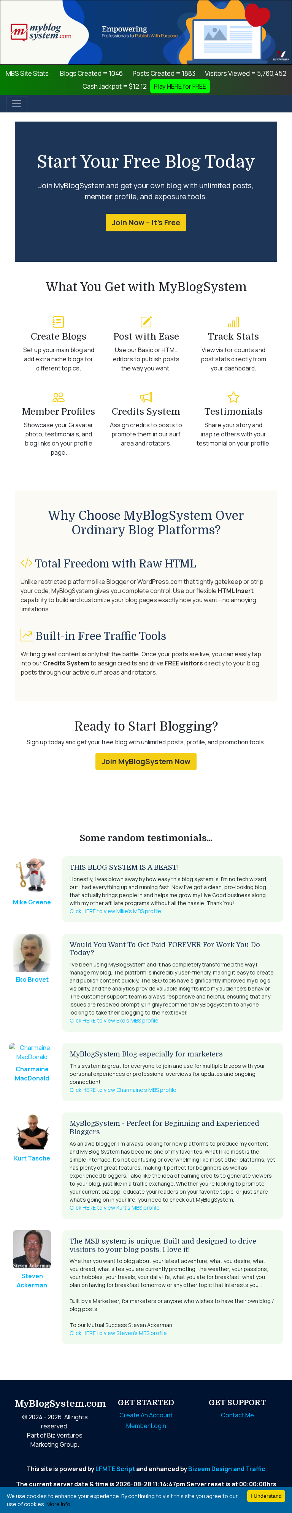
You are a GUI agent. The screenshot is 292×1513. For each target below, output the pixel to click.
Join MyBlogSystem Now (146, 761)
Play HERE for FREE (180, 86)
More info (58, 1504)
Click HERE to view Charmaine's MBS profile (123, 1089)
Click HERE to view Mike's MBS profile (115, 911)
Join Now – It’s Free (146, 222)
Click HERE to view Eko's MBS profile (114, 1020)
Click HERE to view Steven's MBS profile (118, 1333)
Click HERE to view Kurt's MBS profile (115, 1207)
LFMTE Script (115, 1469)
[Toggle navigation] (16, 103)
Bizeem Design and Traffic (226, 1469)
